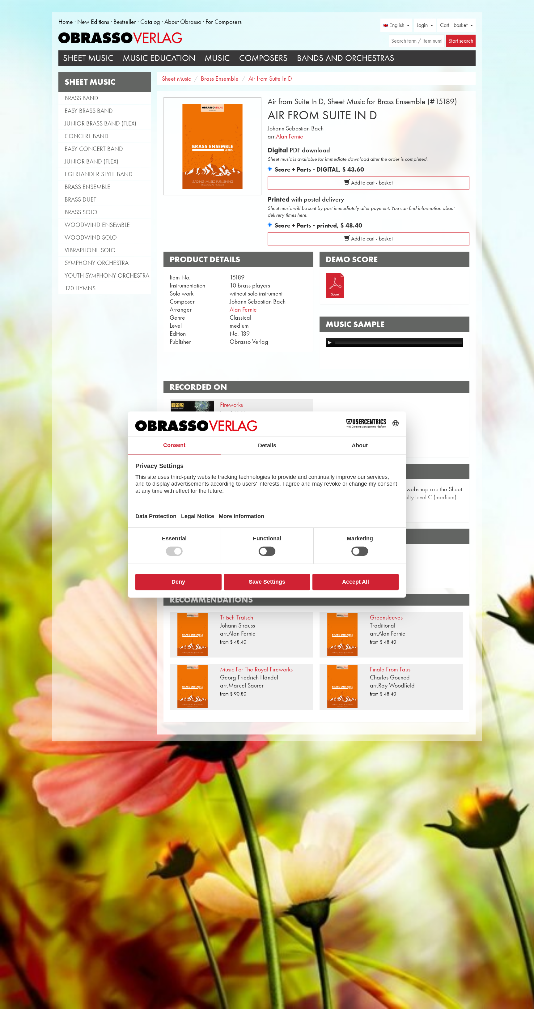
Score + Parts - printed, (318, 225)
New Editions (93, 22)
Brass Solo (81, 212)
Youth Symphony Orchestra (107, 275)
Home (65, 22)
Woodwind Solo (91, 237)
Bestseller (124, 22)
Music (217, 58)
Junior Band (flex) (91, 161)
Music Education (159, 58)
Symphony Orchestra (97, 262)
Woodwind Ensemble (97, 224)
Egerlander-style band (99, 174)
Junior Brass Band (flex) (100, 123)
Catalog (150, 22)
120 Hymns (80, 288)
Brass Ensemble (87, 186)
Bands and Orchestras (345, 58)
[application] (394, 342)
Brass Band (81, 98)
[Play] (329, 342)
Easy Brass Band (89, 110)
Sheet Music (88, 58)
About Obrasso (182, 22)
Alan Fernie (289, 136)
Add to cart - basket (371, 182)
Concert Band (86, 136)
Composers (263, 58)
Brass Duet (80, 199)
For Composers (224, 22)
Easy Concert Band (94, 148)
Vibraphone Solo (90, 250)
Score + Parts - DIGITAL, (319, 169)
